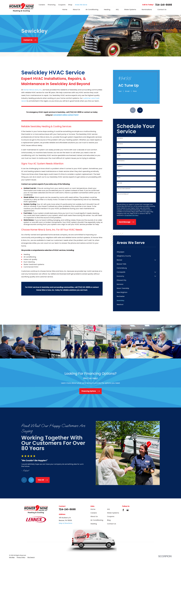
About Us (94, 516)
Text (120, 91)
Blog (109, 520)
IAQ (108, 509)
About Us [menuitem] (76, 9)
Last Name (120, 143)
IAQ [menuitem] (117, 9)
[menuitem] (136, 252)
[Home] (21, 7)
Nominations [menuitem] (147, 9)
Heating (93, 524)
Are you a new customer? (124, 188)
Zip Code (120, 183)
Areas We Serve (81, 5)
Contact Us (111, 524)
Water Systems (113, 513)
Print (135, 91)
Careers (42, 5)
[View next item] (140, 110)
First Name (120, 138)
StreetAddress (121, 160)
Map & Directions (65, 523)
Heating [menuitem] (107, 9)
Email (127, 91)
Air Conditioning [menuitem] (92, 9)
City (119, 172)
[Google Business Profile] (127, 510)
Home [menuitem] (64, 9)
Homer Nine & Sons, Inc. (32, 90)
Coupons (61, 5)
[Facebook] (123, 510)
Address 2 (120, 166)
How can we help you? (123, 194)
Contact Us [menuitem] (161, 9)
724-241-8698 (163, 5)
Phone (119, 149)
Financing (51, 5)
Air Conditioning (96, 520)
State (119, 177)
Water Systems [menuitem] (130, 9)
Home (92, 509)
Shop (70, 5)
